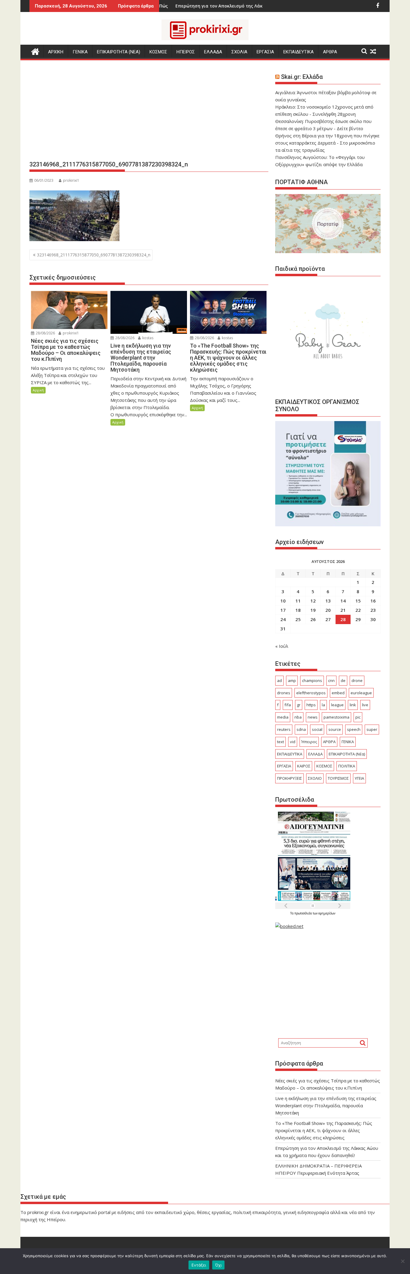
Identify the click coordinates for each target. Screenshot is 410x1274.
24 (283, 619)
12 (313, 601)
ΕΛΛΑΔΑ (213, 52)
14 (343, 601)
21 (343, 610)
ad (279, 680)
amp (292, 680)
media (282, 717)
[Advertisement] (148, 113)
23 (373, 610)
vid (292, 741)
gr (298, 704)
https (311, 704)
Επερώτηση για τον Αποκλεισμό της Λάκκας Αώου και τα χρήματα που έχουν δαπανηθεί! (237, 6)
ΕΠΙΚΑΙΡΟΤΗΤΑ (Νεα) (118, 52)
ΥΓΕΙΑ (359, 778)
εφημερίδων (326, 913)
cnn (331, 680)
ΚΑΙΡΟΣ (303, 766)
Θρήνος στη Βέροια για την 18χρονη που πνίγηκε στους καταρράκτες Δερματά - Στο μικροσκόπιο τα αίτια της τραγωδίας (327, 143)
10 (283, 601)
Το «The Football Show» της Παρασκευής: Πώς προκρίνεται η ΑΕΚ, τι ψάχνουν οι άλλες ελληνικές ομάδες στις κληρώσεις (323, 1130)
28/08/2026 (45, 333)
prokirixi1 (71, 180)
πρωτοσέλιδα (303, 913)
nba (298, 717)
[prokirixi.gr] (35, 50)
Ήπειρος (309, 741)
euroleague (361, 692)
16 (373, 601)
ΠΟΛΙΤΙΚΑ (346, 766)
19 (313, 610)
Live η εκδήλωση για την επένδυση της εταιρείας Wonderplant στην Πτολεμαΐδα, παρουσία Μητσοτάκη (325, 1105)
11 (298, 601)
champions (312, 680)
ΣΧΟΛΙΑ (239, 52)
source (334, 729)
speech (353, 729)
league (337, 704)
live (365, 704)
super (371, 729)
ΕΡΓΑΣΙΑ (265, 52)
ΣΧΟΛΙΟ (315, 778)
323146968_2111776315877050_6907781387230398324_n (93, 255)
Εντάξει (198, 1265)
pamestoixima (336, 717)
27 (328, 619)
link (353, 704)
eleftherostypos (311, 692)
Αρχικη (55, 52)
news (313, 717)
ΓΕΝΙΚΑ (80, 52)
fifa (288, 704)
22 (358, 610)
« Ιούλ (281, 646)
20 (328, 610)
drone (357, 680)
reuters (284, 729)
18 (298, 610)
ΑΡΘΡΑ (330, 52)
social (317, 729)
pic (357, 717)
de (343, 680)
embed (338, 692)
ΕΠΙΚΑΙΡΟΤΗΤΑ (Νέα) (347, 754)
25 (298, 619)
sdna (301, 729)
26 (313, 619)
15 (358, 601)
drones (283, 692)
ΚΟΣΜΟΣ (158, 52)
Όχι (218, 1265)
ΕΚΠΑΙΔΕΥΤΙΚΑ (298, 52)
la (323, 704)
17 (283, 610)
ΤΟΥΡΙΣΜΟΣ (338, 778)
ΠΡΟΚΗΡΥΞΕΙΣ (289, 778)
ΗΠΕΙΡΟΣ (185, 52)
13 (328, 601)
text (280, 741)
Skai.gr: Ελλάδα (302, 76)
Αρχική (38, 390)
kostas (147, 337)
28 (343, 619)
